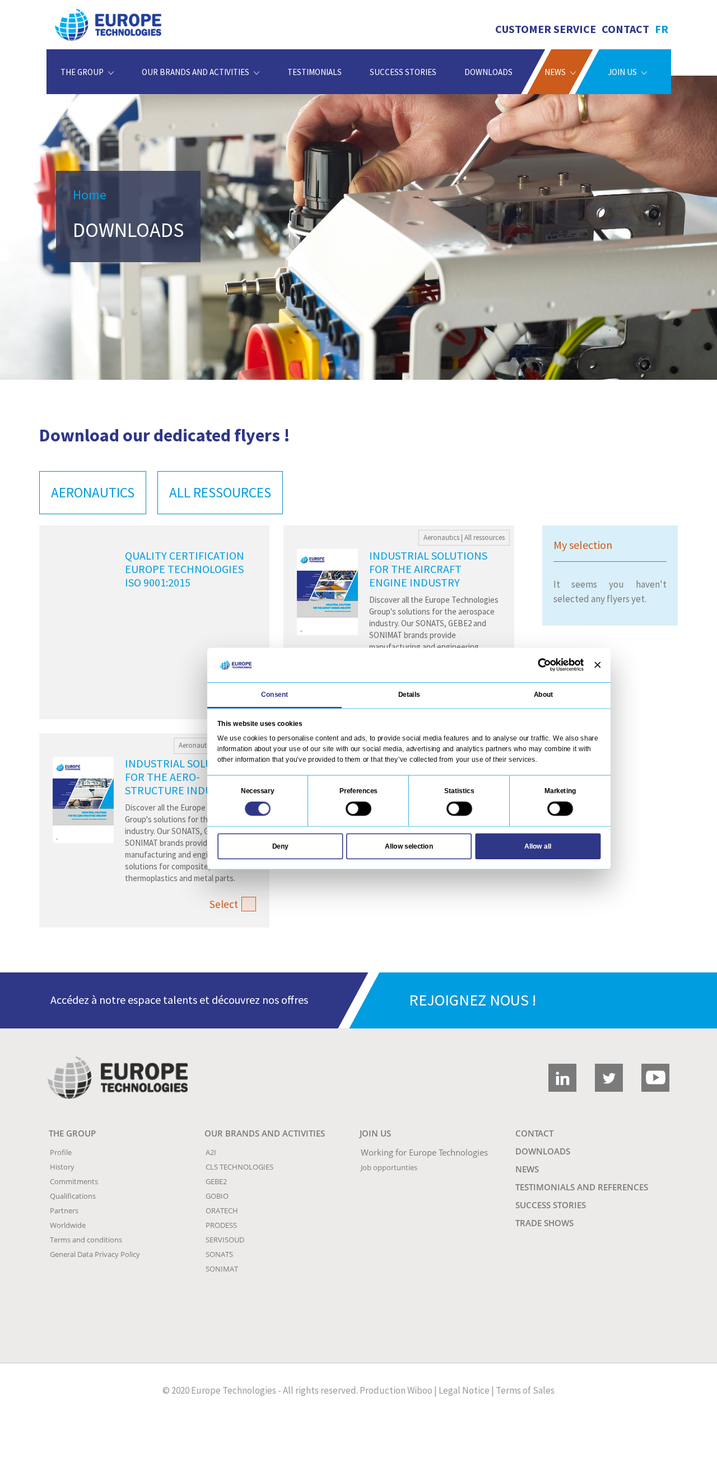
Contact (625, 29)
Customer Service (545, 29)
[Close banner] (597, 665)
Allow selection (409, 846)
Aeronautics (92, 492)
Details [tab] (409, 695)
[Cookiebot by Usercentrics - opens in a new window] (544, 665)
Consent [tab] (274, 695)
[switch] (358, 809)
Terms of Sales (525, 1390)
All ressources (220, 492)
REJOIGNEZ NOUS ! (472, 1000)
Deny (280, 846)
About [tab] (543, 695)
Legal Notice (464, 1390)
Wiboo (419, 1390)
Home (89, 194)
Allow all (537, 846)
